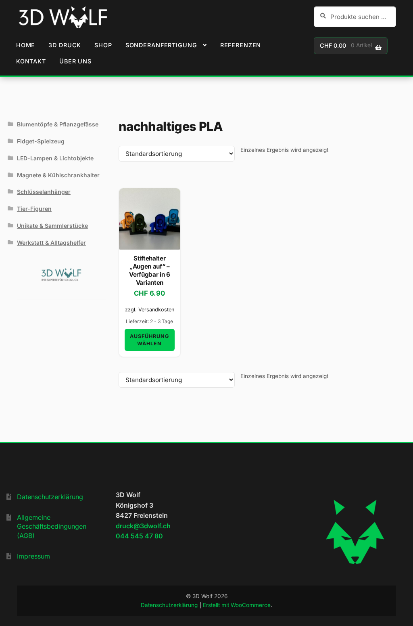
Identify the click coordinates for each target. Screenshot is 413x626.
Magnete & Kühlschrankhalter (58, 175)
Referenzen (240, 45)
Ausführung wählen (149, 339)
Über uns (75, 61)
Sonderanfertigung (161, 45)
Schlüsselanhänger (44, 191)
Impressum (33, 556)
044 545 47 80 (139, 536)
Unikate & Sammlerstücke (52, 225)
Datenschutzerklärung (50, 497)
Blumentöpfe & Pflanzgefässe (57, 124)
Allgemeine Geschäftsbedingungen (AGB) (51, 526)
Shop (103, 45)
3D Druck (64, 45)
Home (25, 45)
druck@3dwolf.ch (143, 526)
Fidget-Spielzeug (41, 141)
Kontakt (31, 61)
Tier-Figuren (34, 208)
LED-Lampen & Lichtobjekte (55, 158)
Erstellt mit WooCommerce (237, 605)
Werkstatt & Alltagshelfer (51, 242)
